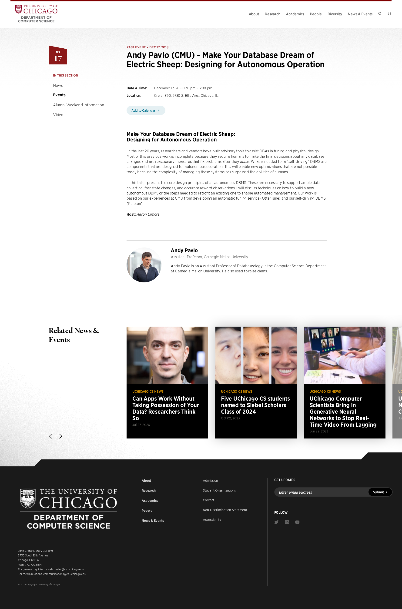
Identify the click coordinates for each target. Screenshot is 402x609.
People (316, 14)
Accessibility (212, 519)
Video (58, 114)
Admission (210, 480)
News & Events (360, 14)
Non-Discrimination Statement (225, 510)
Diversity (335, 14)
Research (272, 14)
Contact (208, 500)
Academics (295, 14)
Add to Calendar (143, 110)
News (58, 85)
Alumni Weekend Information (78, 104)
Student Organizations (219, 490)
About (254, 14)
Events (59, 95)
